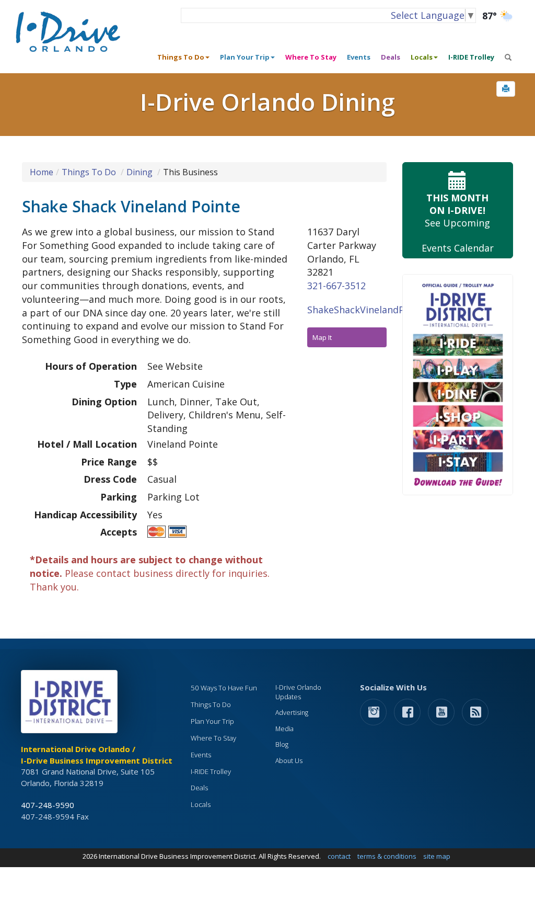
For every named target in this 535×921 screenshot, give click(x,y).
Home (41, 172)
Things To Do (89, 172)
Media (284, 728)
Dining (139, 172)
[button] (505, 89)
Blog (281, 744)
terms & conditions (386, 856)
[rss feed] (475, 711)
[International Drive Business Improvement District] (71, 704)
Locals (201, 804)
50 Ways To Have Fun (224, 687)
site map (436, 856)
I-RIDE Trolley (471, 57)
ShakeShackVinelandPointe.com (378, 309)
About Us (289, 760)
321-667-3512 (336, 285)
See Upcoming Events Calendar (458, 222)
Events (358, 57)
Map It (322, 337)
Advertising (291, 712)
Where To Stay (310, 57)
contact (339, 856)
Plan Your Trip (212, 721)
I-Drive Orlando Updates (298, 692)
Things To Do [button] (180, 57)
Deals (390, 57)
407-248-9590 (47, 805)
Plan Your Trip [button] (245, 57)
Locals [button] (422, 57)
